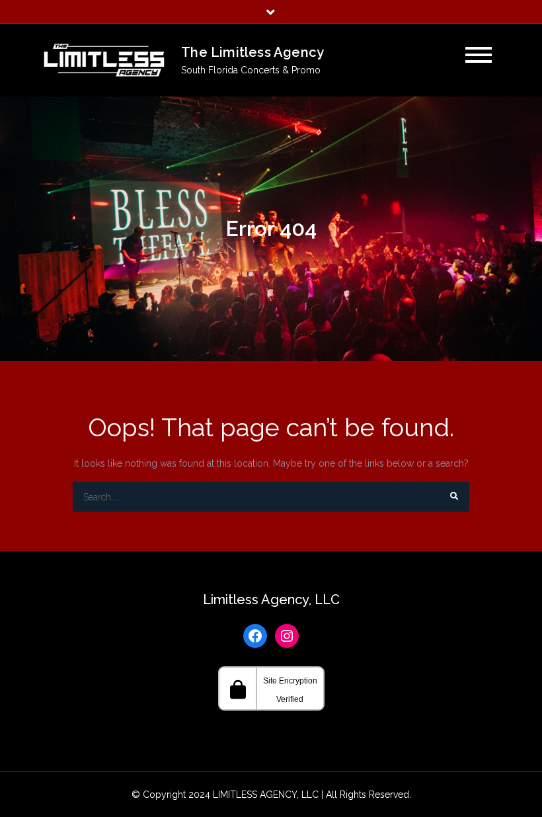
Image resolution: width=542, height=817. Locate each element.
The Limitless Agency (252, 52)
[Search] (454, 497)
